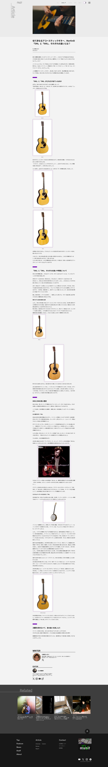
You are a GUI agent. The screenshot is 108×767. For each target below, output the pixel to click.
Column (44, 744)
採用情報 (60, 748)
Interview (38, 744)
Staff (75, 2)
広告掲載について (62, 743)
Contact (62, 740)
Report (37, 748)
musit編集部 (41, 670)
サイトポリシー (62, 745)
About (79, 2)
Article (63, 2)
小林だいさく (36, 48)
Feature (70, 2)
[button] (89, 2)
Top (58, 2)
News (18, 747)
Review (37, 746)
